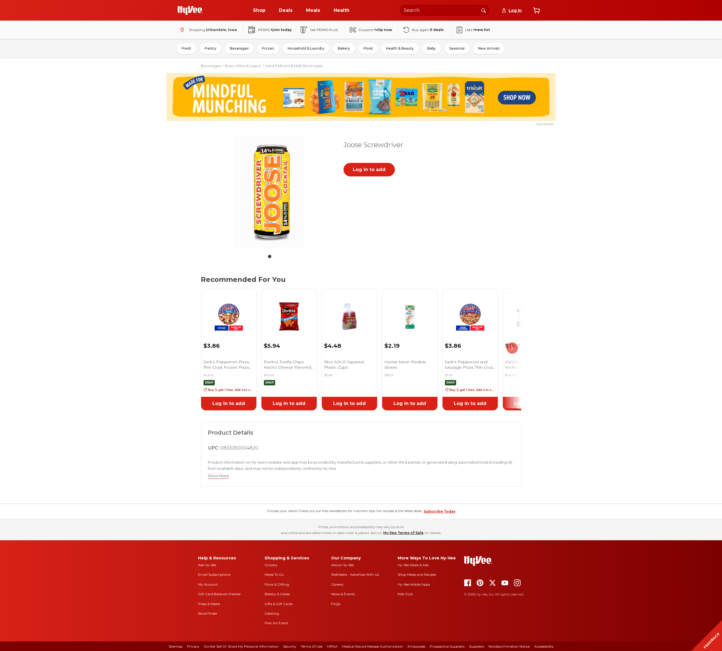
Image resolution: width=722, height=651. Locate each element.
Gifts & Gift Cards (278, 604)
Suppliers (476, 646)
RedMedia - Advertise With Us (355, 574)
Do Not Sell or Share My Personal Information (241, 646)
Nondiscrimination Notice (509, 646)
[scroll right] (512, 348)
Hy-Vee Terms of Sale (403, 533)
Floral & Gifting (277, 584)
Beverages (239, 48)
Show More (218, 476)
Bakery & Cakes (277, 594)
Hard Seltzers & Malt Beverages (294, 65)
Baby (431, 48)
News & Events (343, 594)
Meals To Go (274, 574)
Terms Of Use (311, 646)
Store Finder (207, 613)
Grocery (271, 565)
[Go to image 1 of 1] (269, 256)
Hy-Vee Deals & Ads (413, 565)
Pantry (210, 48)
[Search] (483, 10)
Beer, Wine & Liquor (243, 65)
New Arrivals (488, 48)
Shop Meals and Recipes (417, 574)
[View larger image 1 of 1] (269, 192)
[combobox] (444, 10)
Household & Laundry (306, 48)
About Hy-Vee (342, 565)
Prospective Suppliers (447, 646)
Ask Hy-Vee (207, 565)
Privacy (193, 646)
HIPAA (332, 646)
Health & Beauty (400, 48)
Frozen (268, 48)
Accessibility (544, 646)
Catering (272, 613)
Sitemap (175, 646)
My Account (208, 584)
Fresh (186, 48)
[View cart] (536, 10)
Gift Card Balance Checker (219, 594)
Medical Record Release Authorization (372, 646)
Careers (337, 584)
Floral (368, 48)
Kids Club (405, 594)
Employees (416, 646)
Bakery (344, 48)
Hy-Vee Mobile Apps (414, 584)
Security (289, 646)
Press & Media (209, 604)
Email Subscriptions (214, 574)
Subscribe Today (439, 511)
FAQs (335, 604)
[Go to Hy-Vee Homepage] (190, 10)
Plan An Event (276, 623)
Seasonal (457, 48)
